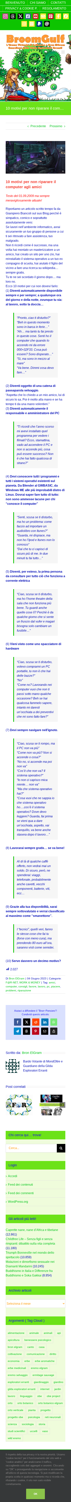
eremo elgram (39, 1368)
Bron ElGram (16, 978)
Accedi (12, 1176)
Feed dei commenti (21, 1193)
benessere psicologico (37, 1339)
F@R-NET (12, 982)
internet (44, 1389)
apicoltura (14, 1339)
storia (42, 1424)
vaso (45, 1431)
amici (52, 982)
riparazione (24, 990)
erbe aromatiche (45, 1360)
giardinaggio (41, 1382)
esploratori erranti (18, 1382)
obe (39, 1396)
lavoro (41, 986)
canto (30, 1346)
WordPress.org (18, 1201)
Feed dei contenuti (20, 1184)
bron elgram (15, 1346)
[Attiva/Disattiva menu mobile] (63, 52)
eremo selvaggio (18, 1375)
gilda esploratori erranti (21, 1389)
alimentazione (16, 1332)
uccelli (33, 1431)
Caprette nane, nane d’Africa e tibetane (32, 1230)
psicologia (34, 1417)
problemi (11, 990)
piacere (55, 986)
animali (48, 1332)
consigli (22, 986)
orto (10, 1403)
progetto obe (15, 1417)
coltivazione (15, 1353)
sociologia (28, 1424)
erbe (27, 1360)
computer (11, 986)
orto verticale (15, 1410)
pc (48, 986)
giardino (58, 1382)
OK (35, 1494)
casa (41, 1346)
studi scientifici (16, 1431)
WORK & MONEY (29, 982)
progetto (46, 1410)
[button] (8, 1105)
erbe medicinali (17, 1368)
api (59, 1332)
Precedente (38, 126)
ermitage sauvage (43, 1375)
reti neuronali (53, 1417)
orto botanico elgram (50, 1403)
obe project (53, 1396)
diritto (53, 1353)
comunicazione (36, 1353)
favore (32, 986)
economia (14, 1360)
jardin (57, 1389)
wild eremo (14, 1438)
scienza (12, 1424)
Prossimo (56, 126)
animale (34, 1332)
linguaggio (26, 1396)
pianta (32, 1410)
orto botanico (25, 1403)
